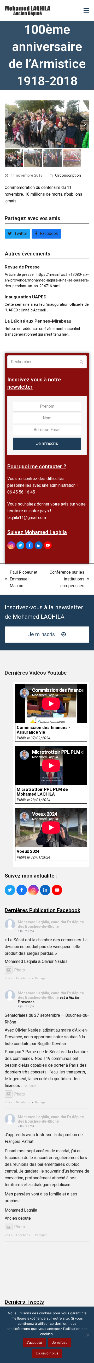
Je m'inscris (47, 443)
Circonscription (68, 175)
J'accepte (34, 1342)
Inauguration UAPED (25, 296)
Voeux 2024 (28, 851)
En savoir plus (47, 1353)
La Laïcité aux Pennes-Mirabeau (38, 321)
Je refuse (60, 1342)
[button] (86, 10)
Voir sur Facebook (17, 978)
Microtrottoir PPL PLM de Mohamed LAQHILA (42, 792)
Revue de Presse (22, 267)
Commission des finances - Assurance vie (43, 730)
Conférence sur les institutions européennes (64, 579)
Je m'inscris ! (42, 634)
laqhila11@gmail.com (26, 517)
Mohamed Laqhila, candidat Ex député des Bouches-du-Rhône (51, 924)
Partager (41, 978)
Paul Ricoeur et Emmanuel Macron (21, 579)
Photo (19, 970)
